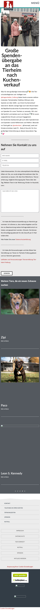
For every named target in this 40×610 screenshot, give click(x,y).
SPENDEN (7, 517)
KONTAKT (7, 503)
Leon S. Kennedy (11, 473)
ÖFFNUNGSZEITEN (9, 512)
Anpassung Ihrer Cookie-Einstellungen (20, 566)
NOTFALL (7, 521)
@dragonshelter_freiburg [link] (9, 97)
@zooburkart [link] (17, 125)
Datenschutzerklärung (23, 239)
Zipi (3, 337)
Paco (4, 405)
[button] (33, 3)
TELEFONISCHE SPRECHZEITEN (13, 508)
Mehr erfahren (5, 341)
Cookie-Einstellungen (7, 608)
